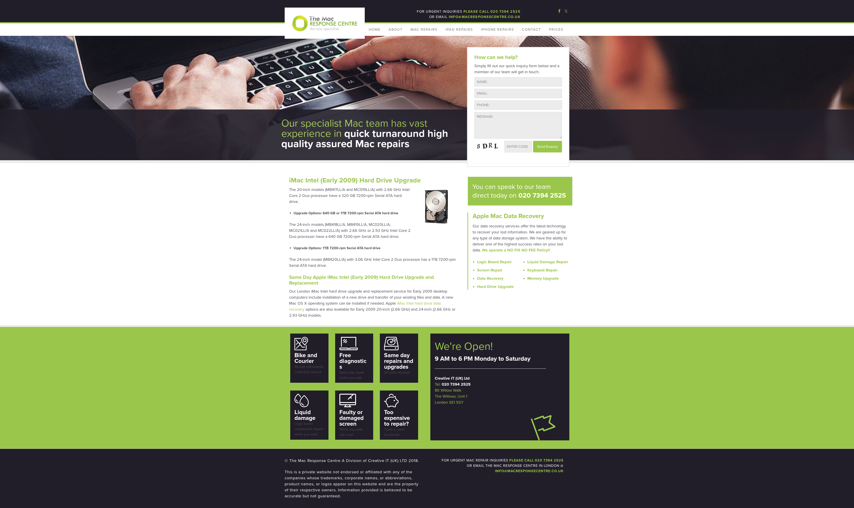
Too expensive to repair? (397, 418)
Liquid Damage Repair (547, 261)
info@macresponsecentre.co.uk (484, 17)
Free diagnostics (353, 361)
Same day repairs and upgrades (398, 361)
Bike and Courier (305, 358)
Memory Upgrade (543, 278)
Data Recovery (490, 278)
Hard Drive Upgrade (495, 286)
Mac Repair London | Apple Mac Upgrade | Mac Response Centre (324, 23)
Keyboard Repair (542, 270)
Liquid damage (304, 415)
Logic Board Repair (494, 261)
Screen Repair (489, 270)
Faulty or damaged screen (351, 418)
